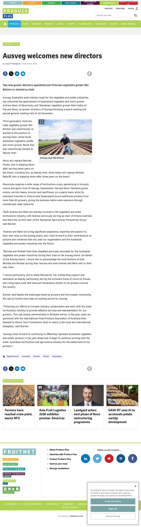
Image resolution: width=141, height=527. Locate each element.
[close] (92, 68)
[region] (113, 503)
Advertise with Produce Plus (63, 454)
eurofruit (32, 3)
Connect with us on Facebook (132, 458)
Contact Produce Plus (60, 459)
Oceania (36, 356)
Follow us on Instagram (120, 458)
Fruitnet (12, 3)
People (46, 356)
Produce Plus (11, 44)
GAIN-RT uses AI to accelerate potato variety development (121, 416)
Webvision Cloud (76, 516)
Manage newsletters (59, 468)
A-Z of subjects (10, 504)
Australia (26, 356)
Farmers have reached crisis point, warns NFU (18, 414)
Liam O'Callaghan (12, 63)
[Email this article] (23, 73)
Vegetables (57, 356)
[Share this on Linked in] (17, 73)
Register (108, 8)
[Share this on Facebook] (5, 73)
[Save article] (89, 73)
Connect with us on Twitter (97, 458)
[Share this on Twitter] (11, 73)
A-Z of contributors (32, 504)
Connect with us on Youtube (109, 458)
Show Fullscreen (41, 121)
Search (135, 15)
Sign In (131, 8)
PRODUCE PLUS (109, 3)
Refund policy (52, 504)
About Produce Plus (59, 449)
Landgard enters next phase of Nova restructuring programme (87, 416)
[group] (128, 23)
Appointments (13, 356)
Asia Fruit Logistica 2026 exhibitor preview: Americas (52, 414)
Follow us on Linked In (85, 458)
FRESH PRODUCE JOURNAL (90, 3)
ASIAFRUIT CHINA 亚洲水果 (128, 3)
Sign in (57, 68)
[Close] (135, 486)
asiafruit (51, 3)
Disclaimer (68, 504)
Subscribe (120, 8)
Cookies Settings (113, 516)
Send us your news (58, 463)
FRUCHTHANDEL (71, 3)
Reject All (113, 509)
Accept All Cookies (113, 501)
